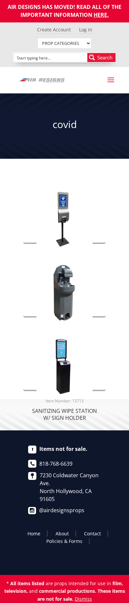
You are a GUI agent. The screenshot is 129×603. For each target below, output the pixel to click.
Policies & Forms (64, 541)
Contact (92, 533)
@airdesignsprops (61, 510)
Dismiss (83, 599)
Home (33, 533)
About (62, 533)
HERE (100, 14)
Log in (85, 29)
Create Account (54, 29)
